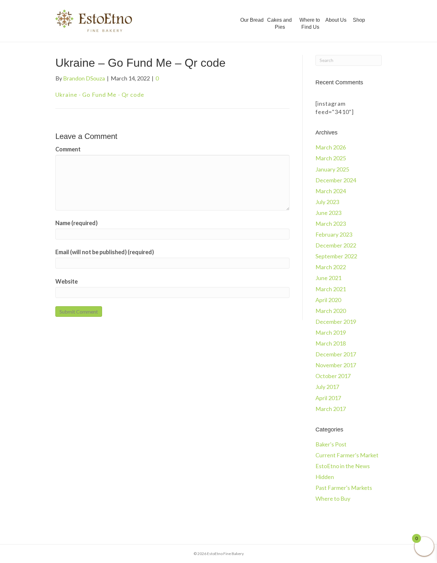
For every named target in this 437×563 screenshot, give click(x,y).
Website (66, 281)
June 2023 (328, 212)
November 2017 (335, 365)
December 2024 (335, 180)
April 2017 (328, 397)
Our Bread (252, 20)
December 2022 (335, 245)
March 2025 (330, 158)
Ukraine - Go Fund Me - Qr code (99, 94)
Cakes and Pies (279, 23)
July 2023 (327, 201)
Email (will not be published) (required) (104, 251)
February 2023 (333, 234)
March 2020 (330, 310)
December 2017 (335, 354)
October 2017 (333, 375)
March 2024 (330, 190)
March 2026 (330, 147)
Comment (68, 149)
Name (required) (76, 222)
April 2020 (328, 299)
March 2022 (330, 266)
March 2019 (330, 332)
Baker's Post (330, 444)
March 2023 (330, 223)
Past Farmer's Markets (343, 487)
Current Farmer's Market (346, 455)
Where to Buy (332, 498)
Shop (359, 20)
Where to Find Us (309, 23)
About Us (336, 20)
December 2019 (335, 321)
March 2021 (330, 289)
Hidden (324, 476)
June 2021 (328, 277)
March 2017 (330, 408)
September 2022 (336, 256)
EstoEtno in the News (342, 465)
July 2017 (327, 386)
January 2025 (332, 169)
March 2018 (330, 343)
